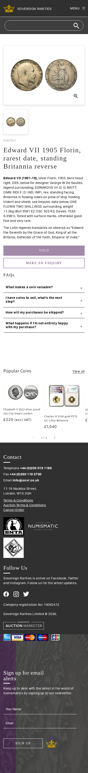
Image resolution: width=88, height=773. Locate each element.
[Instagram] (16, 594)
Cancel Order (13, 510)
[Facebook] (6, 594)
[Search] (76, 26)
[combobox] (44, 25)
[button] (44, 287)
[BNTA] (15, 526)
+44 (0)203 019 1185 (36, 468)
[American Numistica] (43, 526)
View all (78, 371)
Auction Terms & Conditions (24, 505)
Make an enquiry (44, 263)
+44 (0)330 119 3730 (25, 474)
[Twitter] (26, 594)
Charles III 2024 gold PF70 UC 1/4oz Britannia (60, 418)
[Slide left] (34, 438)
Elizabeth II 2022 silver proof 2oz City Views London (21, 411)
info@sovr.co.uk (26, 480)
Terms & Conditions (18, 500)
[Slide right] (54, 438)
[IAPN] (44, 546)
